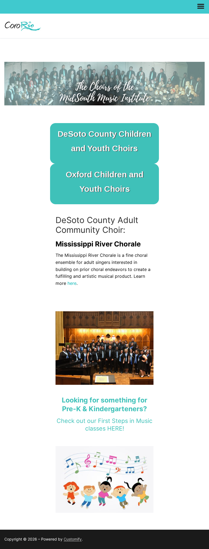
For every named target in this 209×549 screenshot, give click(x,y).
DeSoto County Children (104, 133)
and (136, 174)
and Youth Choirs (104, 148)
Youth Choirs (104, 188)
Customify (73, 539)
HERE (114, 428)
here (71, 283)
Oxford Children (97, 174)
